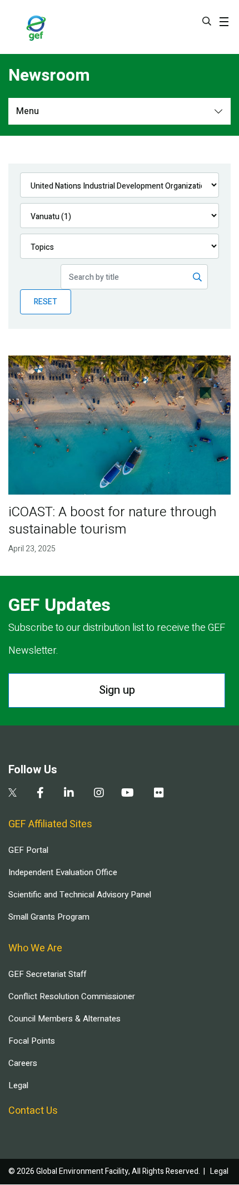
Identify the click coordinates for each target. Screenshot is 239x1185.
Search (206, 21)
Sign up (117, 690)
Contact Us (33, 1110)
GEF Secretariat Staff (47, 974)
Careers (22, 1063)
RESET (45, 302)
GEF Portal (28, 850)
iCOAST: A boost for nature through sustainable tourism (112, 520)
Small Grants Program (48, 917)
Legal (18, 1085)
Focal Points (31, 1041)
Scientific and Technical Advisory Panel (79, 894)
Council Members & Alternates (64, 1019)
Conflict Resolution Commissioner (71, 996)
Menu (27, 111)
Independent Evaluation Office (62, 872)
